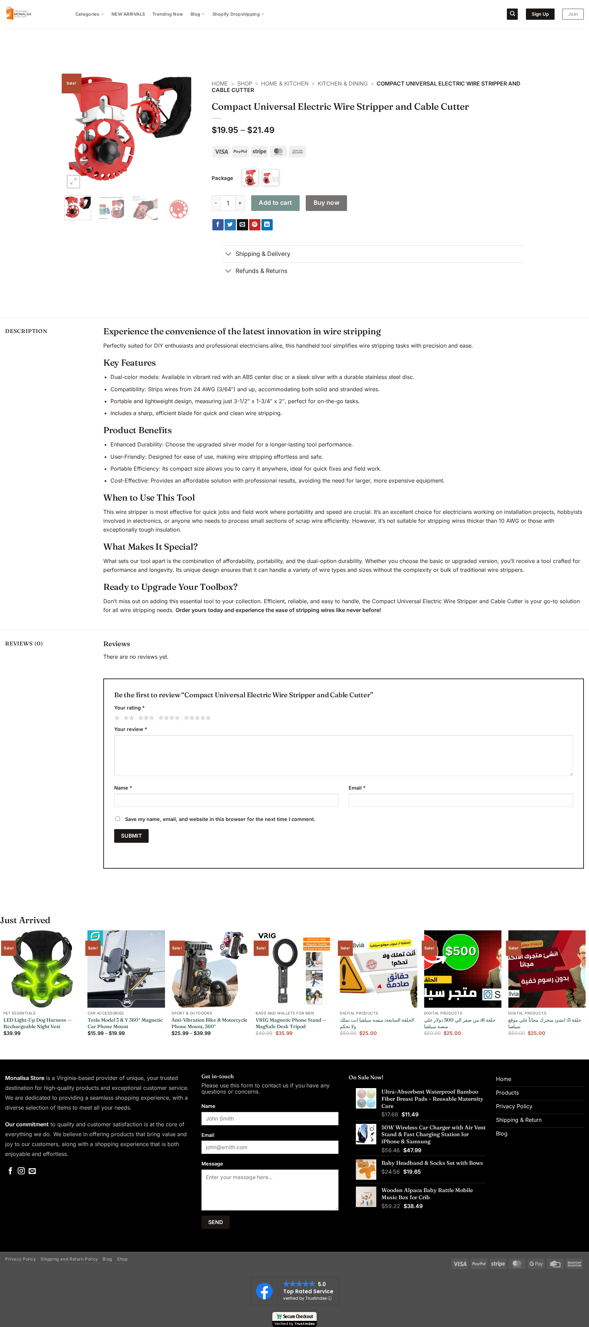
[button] (73, 181)
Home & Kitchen (284, 83)
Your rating (129, 708)
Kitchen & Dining (343, 83)
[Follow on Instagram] (21, 1171)
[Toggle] (228, 254)
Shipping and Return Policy (69, 1259)
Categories (87, 14)
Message (212, 1163)
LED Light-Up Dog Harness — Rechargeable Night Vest (37, 1023)
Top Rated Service (308, 1291)
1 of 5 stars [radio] (116, 718)
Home (220, 83)
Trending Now (167, 14)
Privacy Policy (20, 1259)
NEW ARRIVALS (128, 14)
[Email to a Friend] (242, 225)
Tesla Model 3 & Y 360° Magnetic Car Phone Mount (125, 1023)
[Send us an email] (32, 1171)
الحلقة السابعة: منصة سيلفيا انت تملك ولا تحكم (377, 1023)
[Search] (512, 14)
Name (123, 788)
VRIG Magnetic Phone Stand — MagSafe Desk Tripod (291, 1023)
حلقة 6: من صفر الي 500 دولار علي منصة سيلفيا (460, 1023)
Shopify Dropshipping (236, 14)
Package (222, 178)
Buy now (327, 202)
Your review (130, 729)
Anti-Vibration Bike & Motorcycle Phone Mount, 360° (209, 1023)
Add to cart (275, 202)
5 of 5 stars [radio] (196, 718)
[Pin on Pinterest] (254, 225)
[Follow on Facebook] (10, 1171)
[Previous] (76, 126)
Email (357, 788)
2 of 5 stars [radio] (127, 718)
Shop (244, 83)
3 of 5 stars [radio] (145, 718)
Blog (195, 14)
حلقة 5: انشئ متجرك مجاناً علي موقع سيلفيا (545, 1023)
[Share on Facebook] (218, 225)
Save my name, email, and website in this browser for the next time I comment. (220, 819)
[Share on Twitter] (230, 225)
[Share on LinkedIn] (267, 225)
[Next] (180, 126)
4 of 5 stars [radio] (168, 718)
